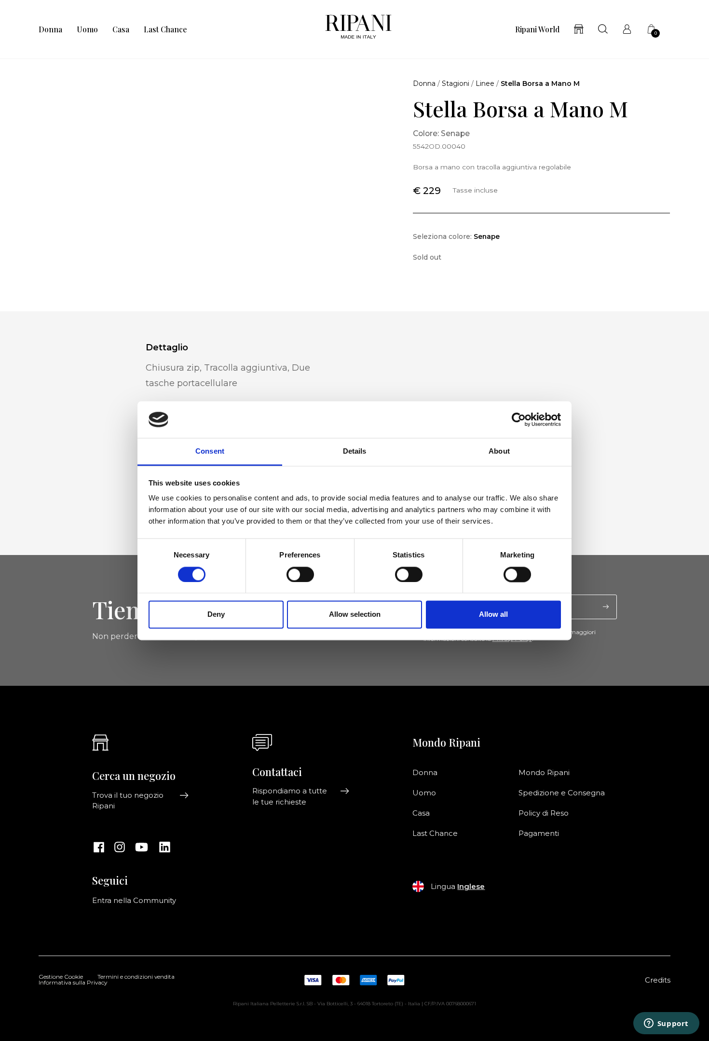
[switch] (300, 574)
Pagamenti (538, 833)
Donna (50, 29)
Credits (657, 980)
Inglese (471, 886)
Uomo (87, 29)
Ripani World (537, 29)
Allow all (493, 615)
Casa (120, 29)
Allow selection (355, 615)
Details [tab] (355, 451)
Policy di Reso (543, 813)
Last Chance (165, 29)
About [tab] (499, 451)
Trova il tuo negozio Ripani (128, 800)
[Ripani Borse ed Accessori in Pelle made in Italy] (358, 29)
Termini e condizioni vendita (136, 977)
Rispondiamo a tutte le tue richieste (289, 796)
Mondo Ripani (544, 772)
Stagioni (455, 83)
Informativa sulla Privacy (73, 983)
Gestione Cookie (61, 977)
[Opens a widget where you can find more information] (666, 1024)
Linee (485, 83)
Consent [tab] (209, 451)
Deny (216, 615)
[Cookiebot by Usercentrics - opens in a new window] (519, 419)
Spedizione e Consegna (561, 793)
